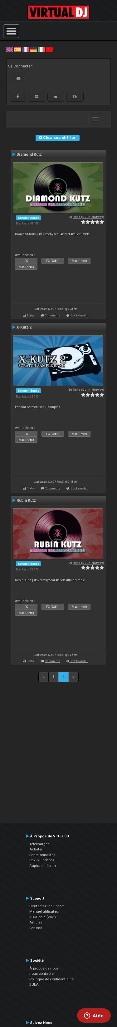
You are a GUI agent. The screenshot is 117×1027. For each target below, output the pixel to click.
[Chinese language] (49, 49)
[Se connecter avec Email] (18, 78)
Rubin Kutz (26, 500)
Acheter (35, 849)
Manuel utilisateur (44, 911)
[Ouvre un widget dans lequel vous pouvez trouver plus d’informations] (94, 1016)
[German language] (33, 49)
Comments (52, 315)
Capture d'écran (42, 866)
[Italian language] (41, 49)
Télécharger (39, 844)
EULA (34, 984)
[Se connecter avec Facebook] (18, 96)
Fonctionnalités (42, 855)
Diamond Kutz (29, 154)
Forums (35, 928)
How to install (79, 315)
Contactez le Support (46, 906)
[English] (9, 49)
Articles (35, 922)
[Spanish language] (17, 49)
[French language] (25, 49)
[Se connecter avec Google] (75, 96)
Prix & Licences (41, 860)
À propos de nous (44, 968)
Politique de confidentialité (51, 979)
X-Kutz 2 (24, 327)
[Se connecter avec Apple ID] (55, 96)
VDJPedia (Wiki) (42, 917)
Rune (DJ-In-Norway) (88, 217)
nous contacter (42, 973)
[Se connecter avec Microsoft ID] (36, 96)
